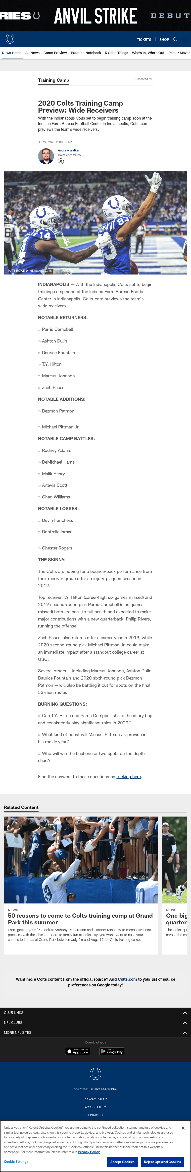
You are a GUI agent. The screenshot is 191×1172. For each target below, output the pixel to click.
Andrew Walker (69, 150)
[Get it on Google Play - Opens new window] (112, 1054)
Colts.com (127, 979)
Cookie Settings (16, 1162)
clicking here (128, 776)
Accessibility (95, 1107)
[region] (95, 1146)
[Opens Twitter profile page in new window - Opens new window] (61, 161)
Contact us (95, 1115)
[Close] (183, 1128)
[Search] (175, 39)
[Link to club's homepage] (10, 37)
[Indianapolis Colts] (95, 1074)
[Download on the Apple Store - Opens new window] (77, 1052)
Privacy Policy (95, 1099)
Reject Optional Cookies (162, 1162)
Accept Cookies (122, 1162)
